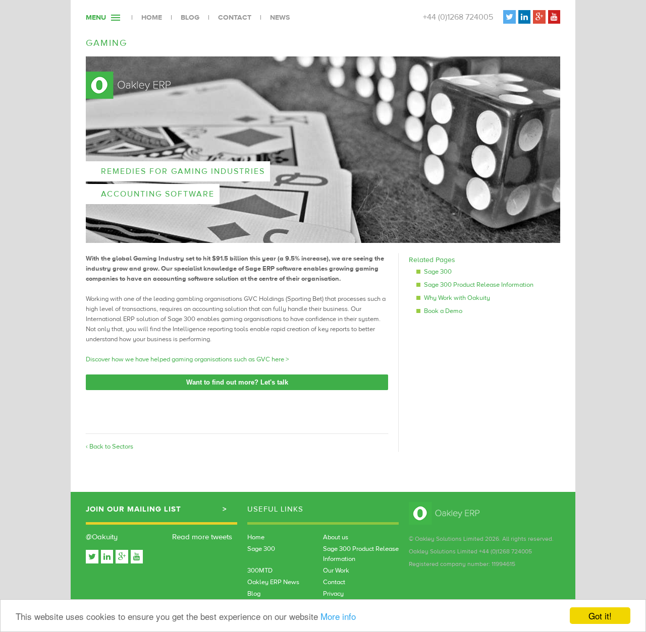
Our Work (336, 570)
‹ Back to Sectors (109, 447)
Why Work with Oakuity (457, 298)
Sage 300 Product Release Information (478, 285)
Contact (234, 17)
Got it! (600, 615)
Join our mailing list (133, 509)
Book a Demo (443, 311)
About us (335, 537)
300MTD (260, 570)
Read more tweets (202, 537)
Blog (190, 17)
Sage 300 (438, 272)
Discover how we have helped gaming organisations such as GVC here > (187, 359)
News (280, 17)
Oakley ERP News (273, 582)
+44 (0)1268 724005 (458, 17)
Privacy (333, 594)
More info (338, 616)
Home (151, 17)
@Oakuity (102, 537)
